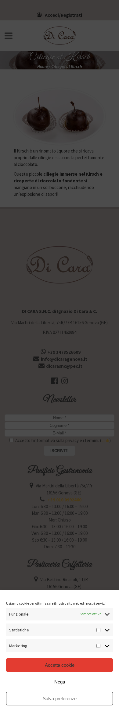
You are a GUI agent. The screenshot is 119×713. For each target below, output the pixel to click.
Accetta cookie (59, 665)
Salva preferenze (60, 698)
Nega (59, 681)
